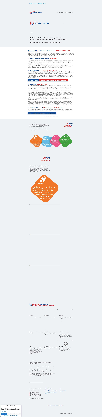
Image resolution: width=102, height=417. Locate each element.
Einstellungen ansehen (17, 413)
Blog (69, 12)
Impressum (16, 415)
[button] (20, 405)
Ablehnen (10, 413)
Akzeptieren (4, 413)
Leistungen (60, 12)
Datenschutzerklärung (6, 415)
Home (57, 12)
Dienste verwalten (4, 411)
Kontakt (71, 12)
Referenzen (65, 12)
